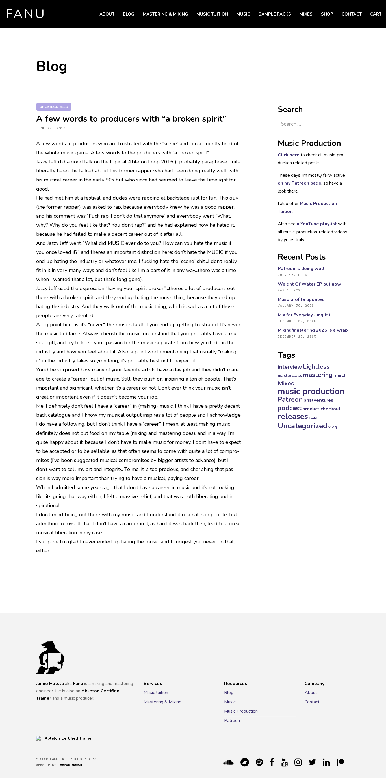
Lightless (316, 366)
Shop (327, 14)
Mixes (306, 14)
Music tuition (212, 14)
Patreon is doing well (301, 268)
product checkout (321, 408)
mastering (318, 374)
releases (293, 416)
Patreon (290, 399)
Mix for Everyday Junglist (304, 315)
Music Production (241, 711)
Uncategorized (54, 107)
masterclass (290, 375)
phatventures (318, 400)
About (106, 14)
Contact (352, 14)
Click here (289, 155)
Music (243, 14)
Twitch (313, 418)
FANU (26, 14)
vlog (332, 427)
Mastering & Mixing (165, 14)
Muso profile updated (301, 299)
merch (339, 375)
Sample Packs (275, 14)
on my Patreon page (299, 183)
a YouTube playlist (317, 224)
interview (290, 367)
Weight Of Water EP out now (309, 284)
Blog (128, 14)
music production (311, 391)
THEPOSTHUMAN (70, 764)
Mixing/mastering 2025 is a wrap (313, 330)
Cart (375, 14)
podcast (290, 408)
